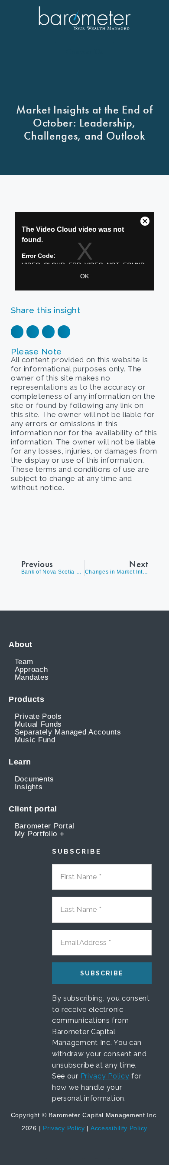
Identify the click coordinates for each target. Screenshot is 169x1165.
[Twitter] (103, 1152)
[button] (21, 52)
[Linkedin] (90, 1152)
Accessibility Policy (119, 1128)
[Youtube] (76, 1152)
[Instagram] (116, 1152)
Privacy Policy (105, 1076)
